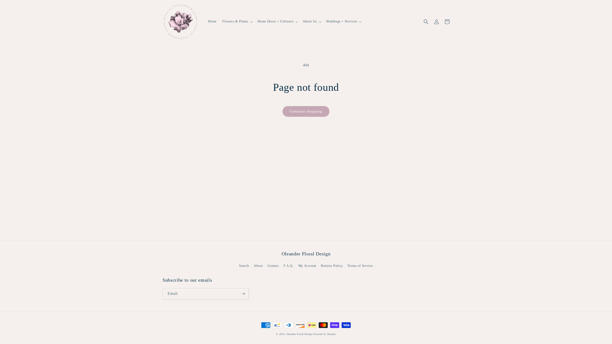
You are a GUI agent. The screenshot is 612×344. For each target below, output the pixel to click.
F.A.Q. (289, 266)
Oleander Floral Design (299, 334)
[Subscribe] (243, 293)
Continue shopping (306, 111)
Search (244, 266)
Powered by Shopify (324, 334)
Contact (273, 266)
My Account (307, 266)
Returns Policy (332, 266)
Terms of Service (360, 266)
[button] (237, 21)
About (258, 266)
